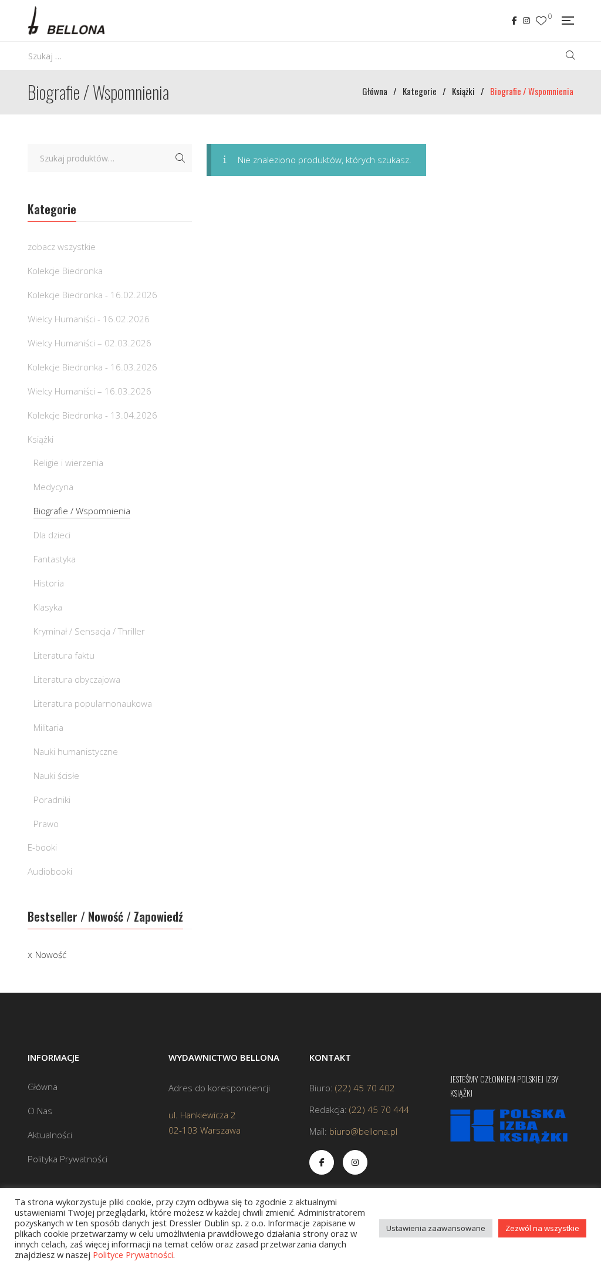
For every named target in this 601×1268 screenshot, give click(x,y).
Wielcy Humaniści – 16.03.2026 (89, 391)
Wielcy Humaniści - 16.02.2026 (89, 319)
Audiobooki (50, 871)
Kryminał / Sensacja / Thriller (89, 631)
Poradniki (51, 799)
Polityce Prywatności (133, 1254)
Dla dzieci (51, 535)
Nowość (50, 954)
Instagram (526, 20)
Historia (48, 583)
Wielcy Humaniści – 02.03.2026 (89, 343)
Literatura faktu (63, 655)
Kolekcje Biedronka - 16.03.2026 (92, 367)
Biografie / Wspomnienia (81, 511)
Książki (40, 439)
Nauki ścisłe (56, 775)
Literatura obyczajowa (76, 679)
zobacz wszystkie (62, 246)
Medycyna (53, 487)
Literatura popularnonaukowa (92, 703)
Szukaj (180, 158)
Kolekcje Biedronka (65, 270)
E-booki (42, 847)
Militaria (48, 727)
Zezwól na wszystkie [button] (542, 1228)
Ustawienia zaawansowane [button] (435, 1228)
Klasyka (47, 607)
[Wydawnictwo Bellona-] (66, 20)
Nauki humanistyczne (75, 751)
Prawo (46, 823)
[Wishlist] (541, 20)
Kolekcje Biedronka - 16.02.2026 (92, 295)
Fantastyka (54, 559)
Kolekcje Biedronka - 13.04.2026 (92, 415)
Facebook (514, 20)
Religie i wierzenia (68, 462)
